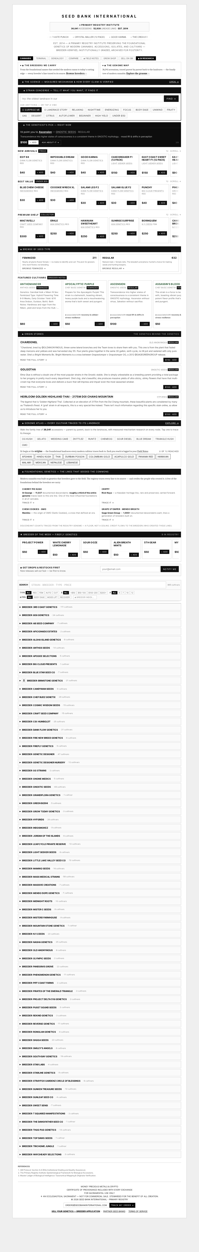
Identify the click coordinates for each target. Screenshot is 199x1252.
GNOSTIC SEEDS (66, 131)
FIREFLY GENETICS (66, 534)
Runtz (92, 439)
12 (132, 593)
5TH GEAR (150, 542)
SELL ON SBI (127, 58)
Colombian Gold (99, 456)
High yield (101, 115)
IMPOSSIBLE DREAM (62, 157)
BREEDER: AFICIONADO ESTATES (45, 632)
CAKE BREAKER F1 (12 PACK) (122, 158)
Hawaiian (163, 456)
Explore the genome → (138, 73)
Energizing (112, 109)
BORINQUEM (149, 220)
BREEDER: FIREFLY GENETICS (49, 747)
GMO (25, 445)
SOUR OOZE (90, 542)
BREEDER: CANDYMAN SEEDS (55, 690)
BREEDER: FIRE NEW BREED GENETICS (55, 739)
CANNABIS (25, 58)
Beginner (85, 115)
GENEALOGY (57, 58)
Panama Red (146, 456)
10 (127, 593)
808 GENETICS (57, 224)
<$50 (72, 593)
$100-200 (93, 593)
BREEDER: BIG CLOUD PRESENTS (44, 665)
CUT (56, 593)
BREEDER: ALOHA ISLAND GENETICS (64, 640)
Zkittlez (78, 439)
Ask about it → (50, 142)
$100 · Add (171, 387)
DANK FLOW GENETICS (31, 160)
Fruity (171, 109)
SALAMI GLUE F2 (121, 187)
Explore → (172, 423)
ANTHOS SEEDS (27, 287)
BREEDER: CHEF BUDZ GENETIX (46, 698)
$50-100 (82, 593)
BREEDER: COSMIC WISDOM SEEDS (55, 706)
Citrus (50, 115)
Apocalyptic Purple (79, 284)
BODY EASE (39, 597)
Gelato (41, 439)
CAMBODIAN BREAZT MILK (180, 222)
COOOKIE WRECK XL (62, 187)
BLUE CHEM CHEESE (32, 187)
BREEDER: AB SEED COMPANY (45, 624)
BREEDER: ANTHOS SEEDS (46, 648)
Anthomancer (30, 284)
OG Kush (27, 439)
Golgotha (28, 369)
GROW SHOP (110, 58)
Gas (24, 115)
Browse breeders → (76, 73)
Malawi (26, 462)
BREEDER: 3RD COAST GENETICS (46, 608)
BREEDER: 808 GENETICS (46, 616)
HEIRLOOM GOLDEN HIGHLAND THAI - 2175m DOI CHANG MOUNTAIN (66, 396)
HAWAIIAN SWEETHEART (89, 222)
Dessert (36, 115)
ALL (28, 593)
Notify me (169, 569)
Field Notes (142, 451)
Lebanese (72, 462)
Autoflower (67, 115)
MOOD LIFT (52, 597)
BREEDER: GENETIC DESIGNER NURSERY (54, 763)
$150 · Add (171, 360)
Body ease (142, 109)
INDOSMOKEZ (26, 191)
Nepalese (56, 462)
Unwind (157, 109)
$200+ (103, 593)
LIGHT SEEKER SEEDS (121, 163)
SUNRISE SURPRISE (122, 220)
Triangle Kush (164, 439)
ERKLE (54, 220)
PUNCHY (147, 187)
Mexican (41, 462)
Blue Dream (144, 439)
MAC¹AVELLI (27, 220)
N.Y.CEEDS (147, 224)
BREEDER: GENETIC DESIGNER (44, 755)
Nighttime (94, 109)
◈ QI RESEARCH (146, 58)
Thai (58, 456)
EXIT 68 (24, 157)
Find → (171, 98)
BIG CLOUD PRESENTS (153, 191)
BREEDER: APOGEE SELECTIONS (50, 657)
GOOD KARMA (89, 157)
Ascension (45, 131)
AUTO (48, 593)
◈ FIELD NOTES (91, 58)
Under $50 (118, 115)
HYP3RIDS (162, 397)
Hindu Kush (44, 456)
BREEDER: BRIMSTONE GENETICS (77, 681)
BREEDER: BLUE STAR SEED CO (60, 673)
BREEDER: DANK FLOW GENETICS (47, 730)
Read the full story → (33, 360)
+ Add (33, 142)
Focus (127, 109)
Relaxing (77, 109)
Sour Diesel (124, 439)
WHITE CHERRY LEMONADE (62, 544)
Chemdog (106, 439)
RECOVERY (65, 597)
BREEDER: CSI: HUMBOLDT (58, 722)
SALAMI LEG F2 (90, 187)
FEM (41, 593)
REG (35, 593)
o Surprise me (31, 109)
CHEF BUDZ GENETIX (75, 287)
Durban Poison (75, 456)
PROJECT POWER (32, 542)
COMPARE (74, 58)
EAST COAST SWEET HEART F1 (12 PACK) (154, 158)
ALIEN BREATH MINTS (122, 544)
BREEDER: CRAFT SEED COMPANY (54, 714)
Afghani (27, 456)
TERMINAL (41, 58)
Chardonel (29, 342)
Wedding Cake (59, 439)
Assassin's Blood (167, 284)
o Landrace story (55, 109)
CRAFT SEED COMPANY (31, 224)
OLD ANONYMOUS (158, 342)
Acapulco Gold (124, 456)
